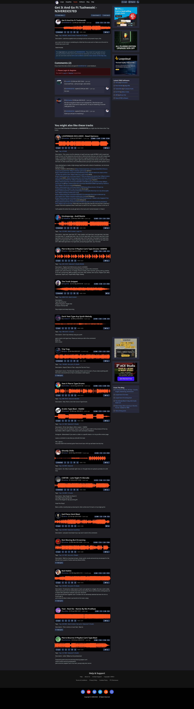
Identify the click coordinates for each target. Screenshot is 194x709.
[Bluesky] (94, 692)
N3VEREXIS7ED (67, 22)
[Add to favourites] (71, 32)
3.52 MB (64, 466)
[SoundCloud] (106, 692)
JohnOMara (66, 386)
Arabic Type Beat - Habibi (73, 409)
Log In (65, 73)
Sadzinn (65, 251)
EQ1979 (117, 92)
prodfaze (65, 611)
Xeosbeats (66, 411)
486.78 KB (65, 399)
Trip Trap (66, 349)
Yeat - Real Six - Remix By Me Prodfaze (79, 609)
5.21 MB (64, 424)
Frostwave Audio (128, 89)
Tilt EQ (117, 82)
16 (108, 218)
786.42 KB (65, 331)
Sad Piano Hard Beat (71, 514)
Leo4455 (68, 81)
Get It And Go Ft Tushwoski (74, 20)
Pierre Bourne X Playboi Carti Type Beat (79, 637)
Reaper (76, 555)
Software (82, 2)
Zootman (65, 542)
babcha (65, 516)
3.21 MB (64, 555)
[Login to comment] (74, 32)
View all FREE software (121, 98)
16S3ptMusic (66, 218)
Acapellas (68, 2)
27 (108, 283)
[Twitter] (100, 692)
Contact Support (97, 677)
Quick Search (96, 15)
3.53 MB (64, 231)
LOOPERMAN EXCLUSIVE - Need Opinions (80, 136)
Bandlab (76, 399)
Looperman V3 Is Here (121, 394)
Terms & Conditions (81, 680)
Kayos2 (65, 351)
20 (108, 542)
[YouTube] (89, 692)
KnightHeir (66, 284)
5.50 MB (64, 493)
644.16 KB (65, 264)
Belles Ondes (125, 92)
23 (108, 480)
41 (108, 351)
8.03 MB (64, 624)
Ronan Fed (123, 95)
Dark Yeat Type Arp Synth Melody (77, 316)
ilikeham (65, 453)
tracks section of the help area (97, 55)
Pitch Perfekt (119, 85)
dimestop (66, 573)
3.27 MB (64, 653)
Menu (60, 15)
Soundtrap (77, 530)
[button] (137, 2)
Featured (78, 35)
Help (92, 2)
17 (108, 573)
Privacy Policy (93, 680)
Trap (60, 35)
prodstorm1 (66, 319)
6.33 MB (64, 530)
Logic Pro (79, 231)
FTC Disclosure (114, 680)
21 (108, 453)
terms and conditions (77, 55)
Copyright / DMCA (109, 677)
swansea (65, 480)
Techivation (124, 82)
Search (107, 15)
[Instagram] (112, 692)
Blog (88, 2)
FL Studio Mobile (79, 264)
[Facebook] (83, 692)
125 (108, 138)
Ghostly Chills (68, 450)
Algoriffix (127, 85)
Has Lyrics (70, 364)
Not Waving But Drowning (73, 540)
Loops (62, 2)
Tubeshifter (118, 89)
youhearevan (67, 640)
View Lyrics (60, 375)
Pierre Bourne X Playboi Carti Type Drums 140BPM (84, 249)
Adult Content (72, 35)
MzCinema (69, 100)
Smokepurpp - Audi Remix (73, 216)
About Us (87, 677)
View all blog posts (120, 411)
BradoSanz (66, 138)
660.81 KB (65, 297)
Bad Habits (66, 570)
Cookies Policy (103, 680)
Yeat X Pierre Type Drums (73, 383)
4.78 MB (64, 151)
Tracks (75, 2)
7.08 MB (64, 364)
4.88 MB (64, 35)
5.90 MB (64, 586)
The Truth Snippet (70, 281)
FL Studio (84, 35)
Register (71, 73)
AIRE (116, 95)
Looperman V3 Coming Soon (123, 398)
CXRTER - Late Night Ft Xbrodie (75, 478)
